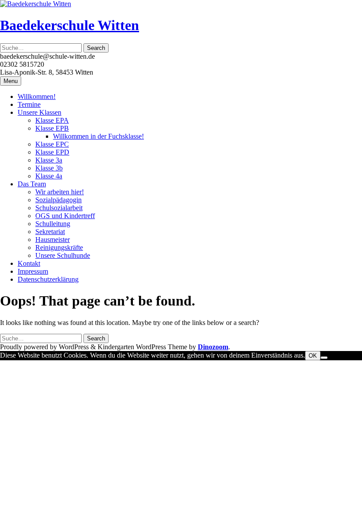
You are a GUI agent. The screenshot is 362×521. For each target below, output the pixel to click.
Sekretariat (50, 231)
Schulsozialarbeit (59, 207)
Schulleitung (52, 223)
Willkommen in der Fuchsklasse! (98, 136)
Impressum (33, 271)
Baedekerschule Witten (69, 25)
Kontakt (29, 263)
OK (313, 355)
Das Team (32, 184)
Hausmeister (52, 239)
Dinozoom (213, 347)
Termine (29, 104)
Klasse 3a (48, 160)
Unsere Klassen (39, 112)
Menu (11, 81)
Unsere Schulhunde (62, 255)
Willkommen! (37, 96)
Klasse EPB (52, 128)
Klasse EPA (52, 120)
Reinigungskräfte (59, 247)
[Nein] (324, 357)
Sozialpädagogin (58, 200)
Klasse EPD (52, 152)
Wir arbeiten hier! (59, 192)
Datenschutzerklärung (48, 279)
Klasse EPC (52, 144)
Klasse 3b (49, 168)
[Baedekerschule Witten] (35, 4)
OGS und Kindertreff (65, 215)
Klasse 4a (48, 176)
